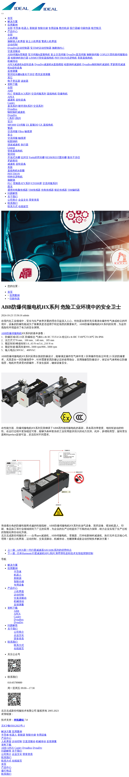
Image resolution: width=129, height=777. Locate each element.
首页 (10, 18)
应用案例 (15, 295)
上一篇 (40, 550)
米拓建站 (19, 720)
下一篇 (50, 553)
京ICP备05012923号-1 (13, 725)
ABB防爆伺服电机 (11, 333)
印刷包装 (15, 298)
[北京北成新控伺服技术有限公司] (64, 6)
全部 (10, 28)
